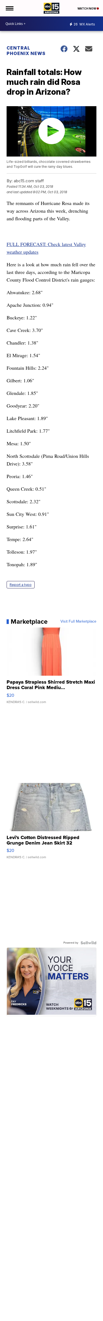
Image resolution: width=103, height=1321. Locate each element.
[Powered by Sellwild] (88, 943)
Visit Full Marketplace (78, 621)
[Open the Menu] (9, 8)
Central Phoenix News (26, 50)
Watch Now (87, 8)
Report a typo (21, 585)
